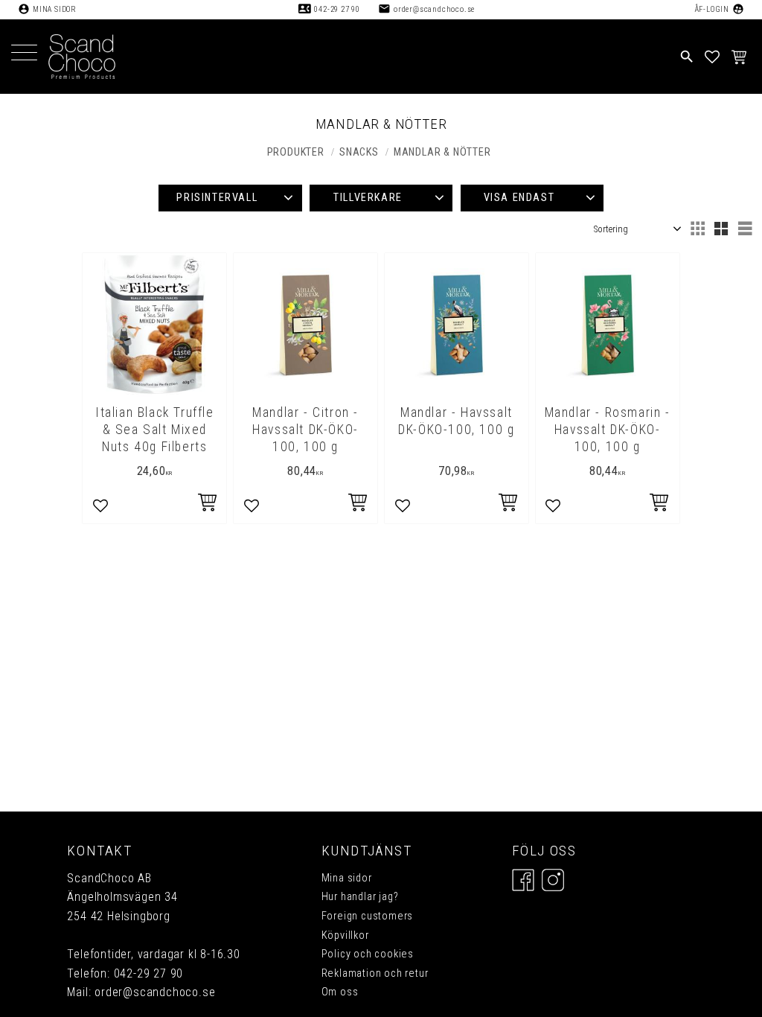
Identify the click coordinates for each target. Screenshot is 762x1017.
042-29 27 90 (337, 9)
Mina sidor (55, 9)
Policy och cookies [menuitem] (367, 954)
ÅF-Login (711, 9)
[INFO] (358, 504)
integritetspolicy (260, 780)
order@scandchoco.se (434, 9)
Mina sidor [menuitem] (346, 878)
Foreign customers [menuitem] (367, 916)
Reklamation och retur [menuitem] (375, 973)
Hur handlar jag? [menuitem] (360, 896)
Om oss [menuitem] (340, 992)
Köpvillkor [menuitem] (345, 935)
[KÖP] (208, 504)
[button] (24, 54)
